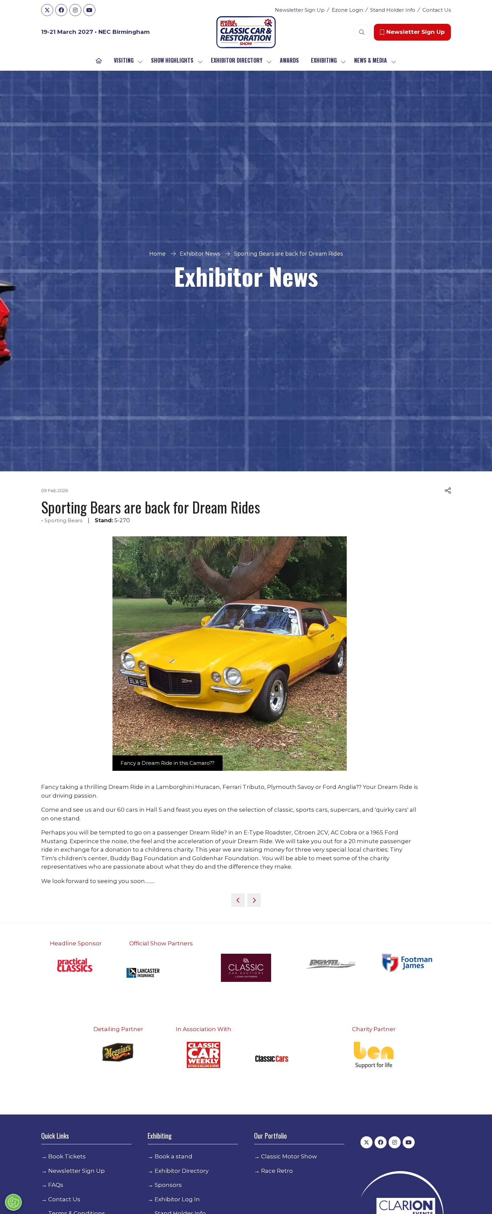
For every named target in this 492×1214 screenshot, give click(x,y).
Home (157, 254)
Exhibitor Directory (236, 60)
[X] (47, 10)
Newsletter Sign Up (300, 10)
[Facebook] (61, 10)
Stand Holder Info (392, 10)
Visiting (124, 60)
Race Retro (277, 1170)
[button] (362, 32)
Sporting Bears (63, 520)
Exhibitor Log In (177, 1199)
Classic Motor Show (289, 1156)
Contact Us (436, 10)
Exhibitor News (200, 254)
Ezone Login (347, 10)
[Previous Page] (238, 900)
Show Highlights (172, 60)
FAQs (55, 1185)
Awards (289, 60)
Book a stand (173, 1156)
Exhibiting (324, 60)
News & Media (370, 60)
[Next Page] (254, 900)
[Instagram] (75, 10)
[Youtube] (89, 10)
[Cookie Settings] (13, 1202)
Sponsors (168, 1185)
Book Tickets (67, 1156)
